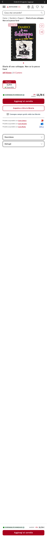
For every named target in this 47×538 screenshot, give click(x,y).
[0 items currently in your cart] (42, 7)
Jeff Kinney (7, 72)
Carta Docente (22, 124)
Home (5, 18)
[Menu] (5, 7)
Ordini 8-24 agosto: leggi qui (23, 2)
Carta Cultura (22, 121)
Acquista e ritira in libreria (23, 108)
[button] (42, 32)
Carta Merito (22, 127)
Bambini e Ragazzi (16, 18)
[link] (28, 7)
